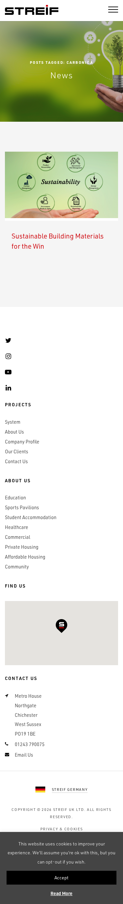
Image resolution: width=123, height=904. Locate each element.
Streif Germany (70, 789)
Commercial (17, 537)
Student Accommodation (30, 517)
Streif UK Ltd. (69, 809)
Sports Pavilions (22, 507)
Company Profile (22, 442)
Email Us (24, 755)
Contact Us (16, 461)
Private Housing (21, 547)
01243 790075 (30, 744)
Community (17, 567)
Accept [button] (61, 877)
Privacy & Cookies (61, 828)
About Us (14, 432)
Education (15, 497)
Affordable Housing (25, 557)
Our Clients (16, 451)
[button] (61, 626)
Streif (31, 10)
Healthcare (16, 527)
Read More (61, 893)
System (12, 422)
